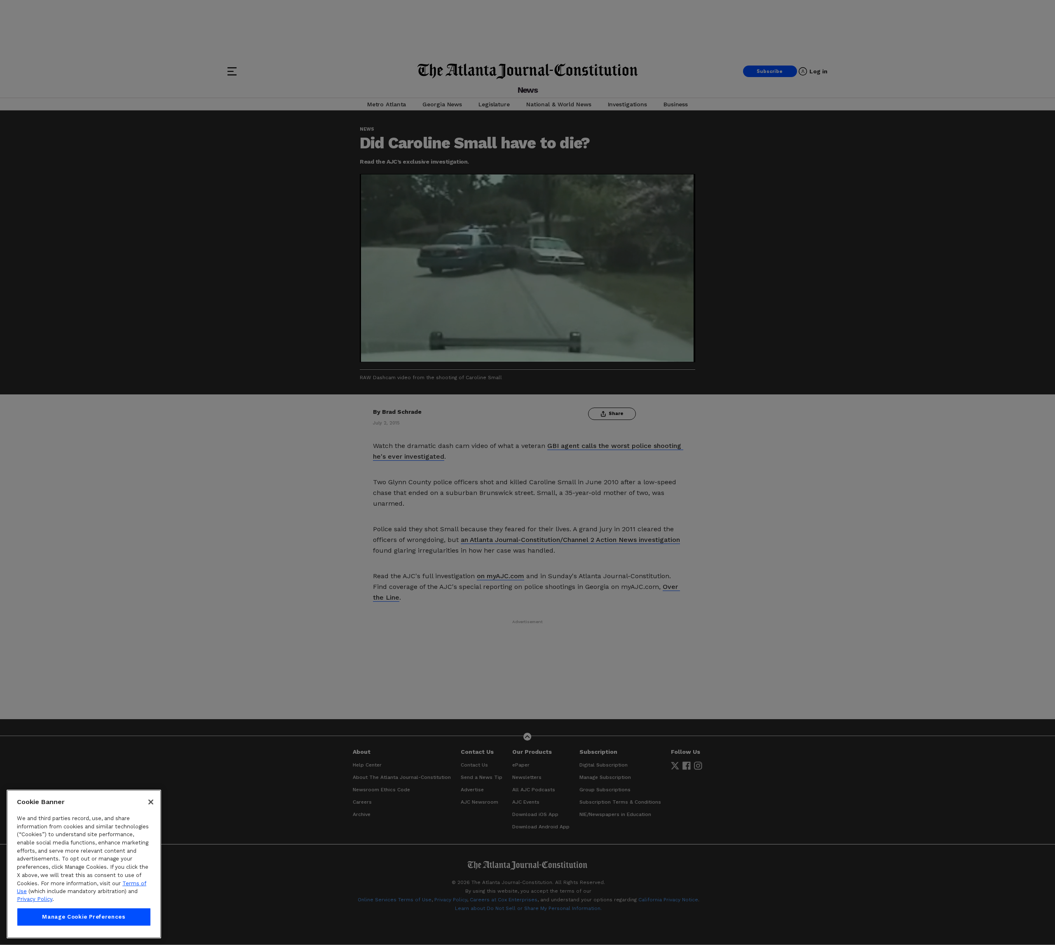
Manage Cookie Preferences (83, 917)
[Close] (151, 802)
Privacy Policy (34, 899)
